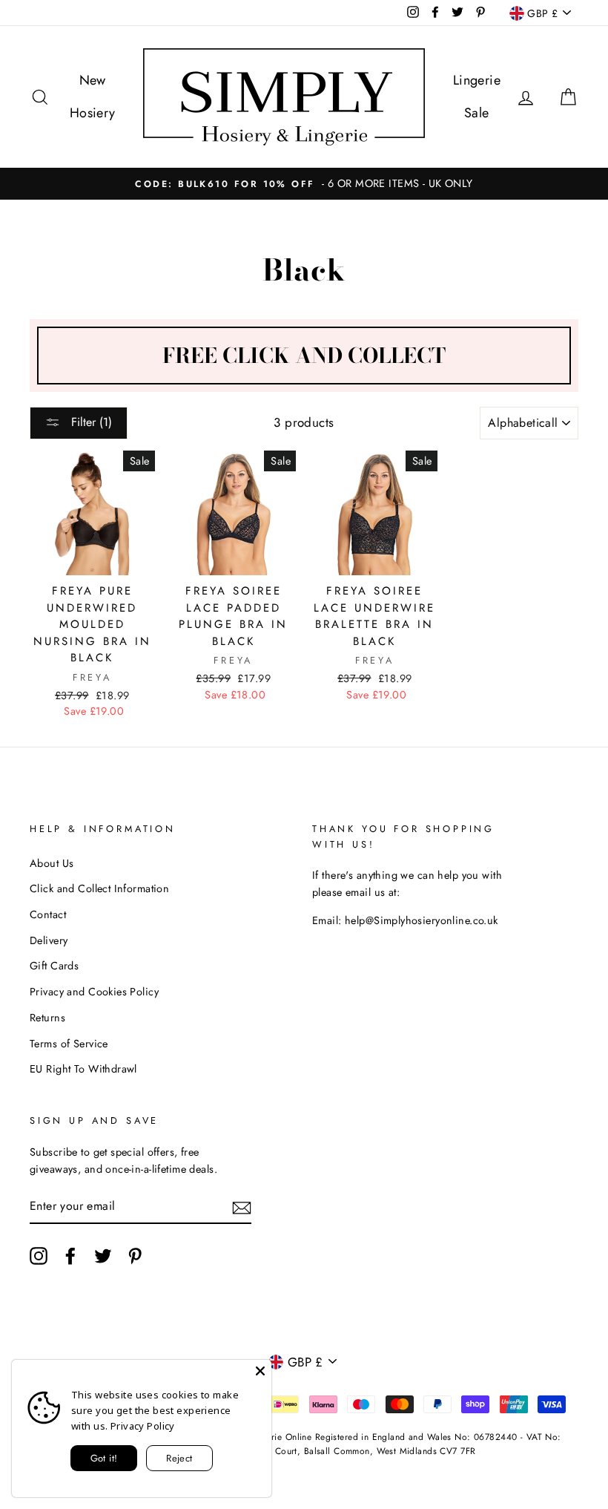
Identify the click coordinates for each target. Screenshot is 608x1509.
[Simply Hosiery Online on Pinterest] (135, 1255)
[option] (304, 183)
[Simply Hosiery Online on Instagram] (38, 1255)
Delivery (48, 940)
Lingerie (476, 80)
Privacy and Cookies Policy (94, 991)
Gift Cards (54, 965)
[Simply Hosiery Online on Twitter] (103, 1255)
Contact (48, 914)
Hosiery (93, 112)
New (92, 80)
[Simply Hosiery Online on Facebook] (70, 1255)
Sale (476, 112)
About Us (51, 863)
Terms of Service (69, 1043)
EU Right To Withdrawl (83, 1068)
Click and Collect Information (99, 888)
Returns (47, 1017)
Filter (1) (89, 422)
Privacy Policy (142, 1426)
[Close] (260, 1371)
